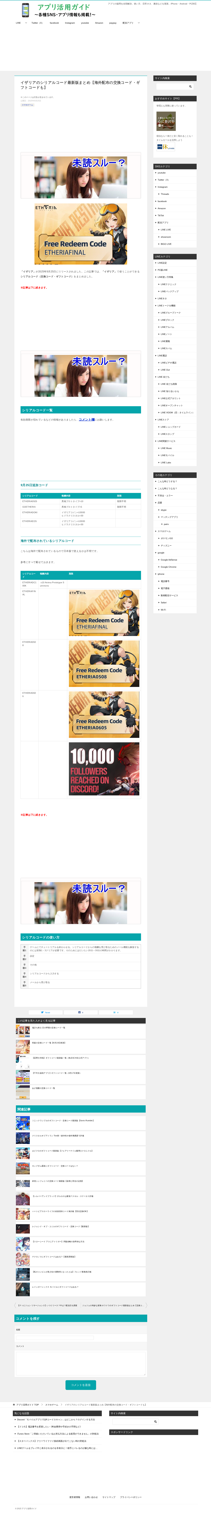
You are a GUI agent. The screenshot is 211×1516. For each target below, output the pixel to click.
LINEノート (166, 334)
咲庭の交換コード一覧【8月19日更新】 (49, 1043)
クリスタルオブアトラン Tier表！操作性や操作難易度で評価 (58, 1136)
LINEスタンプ (167, 434)
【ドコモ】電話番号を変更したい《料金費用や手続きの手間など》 (49, 1426)
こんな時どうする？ (167, 481)
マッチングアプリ (169, 517)
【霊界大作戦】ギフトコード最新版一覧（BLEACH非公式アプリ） (61, 1058)
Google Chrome (168, 567)
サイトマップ (108, 1497)
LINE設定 (162, 263)
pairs (166, 524)
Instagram (70, 23)
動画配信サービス (169, 595)
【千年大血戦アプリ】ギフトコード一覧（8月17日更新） (57, 1073)
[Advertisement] (105, 49)
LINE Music (166, 448)
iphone (161, 574)
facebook (54, 23)
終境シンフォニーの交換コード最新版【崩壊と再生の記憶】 (58, 1181)
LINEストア (163, 419)
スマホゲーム (27, 105)
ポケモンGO (167, 538)
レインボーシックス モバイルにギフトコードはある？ (55, 1287)
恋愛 (160, 502)
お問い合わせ (91, 1497)
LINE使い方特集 (165, 277)
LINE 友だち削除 (169, 384)
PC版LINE (163, 270)
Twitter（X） (38, 23)
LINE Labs (166, 462)
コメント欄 (87, 419)
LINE (18, 23)
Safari (164, 602)
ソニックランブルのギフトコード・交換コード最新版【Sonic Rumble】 (63, 1121)
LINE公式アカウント (171, 398)
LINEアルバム (167, 327)
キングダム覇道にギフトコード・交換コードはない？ (55, 1166)
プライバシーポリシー (131, 1497)
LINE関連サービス (166, 441)
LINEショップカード (171, 427)
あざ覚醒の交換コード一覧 (43, 1088)
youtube (85, 23)
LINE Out (165, 370)
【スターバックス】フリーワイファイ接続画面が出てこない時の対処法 (51, 1441)
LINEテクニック (168, 284)
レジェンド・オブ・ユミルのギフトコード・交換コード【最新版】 (61, 1226)
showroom (166, 237)
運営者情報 (74, 1497)
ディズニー (166, 545)
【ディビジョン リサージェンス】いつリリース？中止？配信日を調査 (47, 1305)
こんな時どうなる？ (167, 488)
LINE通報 (165, 341)
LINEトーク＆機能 (166, 305)
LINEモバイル (167, 455)
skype (164, 510)
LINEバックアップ (170, 291)
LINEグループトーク (171, 312)
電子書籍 (165, 588)
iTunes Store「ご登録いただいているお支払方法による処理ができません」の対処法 (58, 1434)
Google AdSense (169, 560)
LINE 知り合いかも (170, 391)
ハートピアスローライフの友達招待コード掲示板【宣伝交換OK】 (60, 1211)
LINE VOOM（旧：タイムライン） (177, 412)
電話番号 (165, 581)
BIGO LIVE (166, 244)
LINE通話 (162, 355)
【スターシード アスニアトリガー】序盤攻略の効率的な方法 (58, 1242)
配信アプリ (128, 23)
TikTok (161, 215)
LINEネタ (162, 298)
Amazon (99, 23)
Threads (165, 194)
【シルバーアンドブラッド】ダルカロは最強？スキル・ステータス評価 (62, 1196)
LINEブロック (167, 320)
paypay (112, 23)
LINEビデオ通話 (168, 362)
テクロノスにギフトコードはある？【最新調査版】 (54, 1257)
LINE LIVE (166, 229)
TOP (27, 1404)
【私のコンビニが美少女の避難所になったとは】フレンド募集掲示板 (61, 1272)
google (161, 552)
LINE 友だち (164, 377)
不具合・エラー (165, 495)
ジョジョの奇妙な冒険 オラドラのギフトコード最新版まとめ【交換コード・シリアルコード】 (114, 1305)
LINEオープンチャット (172, 405)
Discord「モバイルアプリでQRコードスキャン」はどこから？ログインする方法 (56, 1419)
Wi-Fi (163, 610)
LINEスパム (166, 348)
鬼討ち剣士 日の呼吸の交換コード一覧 (48, 1028)
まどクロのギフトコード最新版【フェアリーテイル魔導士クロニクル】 (62, 1151)
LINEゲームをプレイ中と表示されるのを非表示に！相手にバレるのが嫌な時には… (57, 1448)
